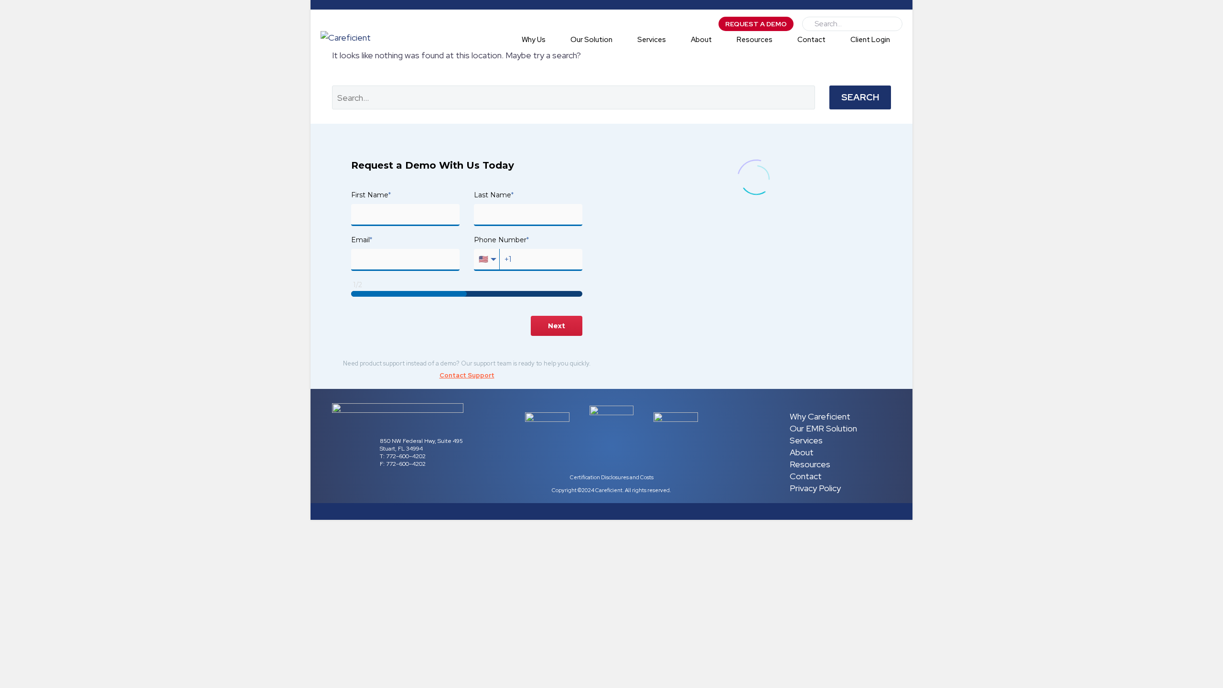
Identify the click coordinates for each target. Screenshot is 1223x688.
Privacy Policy (815, 488)
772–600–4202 (405, 456)
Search (860, 97)
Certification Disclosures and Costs (612, 477)
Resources (754, 40)
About (701, 40)
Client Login (870, 40)
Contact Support (467, 375)
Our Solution (591, 40)
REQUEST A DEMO (756, 24)
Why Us (534, 40)
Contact (811, 40)
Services (651, 40)
